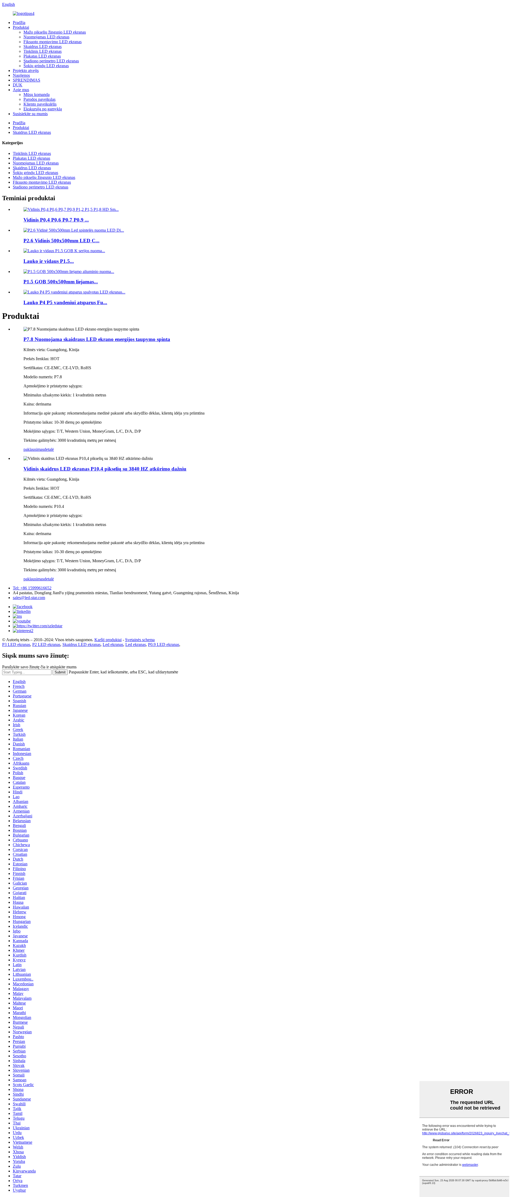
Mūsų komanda (36, 94)
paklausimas (33, 449)
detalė (49, 449)
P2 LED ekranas (46, 644)
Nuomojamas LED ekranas (46, 37)
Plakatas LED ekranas (42, 56)
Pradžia (19, 22)
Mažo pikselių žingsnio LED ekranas (54, 32)
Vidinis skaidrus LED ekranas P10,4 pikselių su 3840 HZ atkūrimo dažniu (104, 469)
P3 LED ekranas (16, 644)
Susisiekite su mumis (30, 113)
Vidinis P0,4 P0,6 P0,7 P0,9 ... (56, 220)
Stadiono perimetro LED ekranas (51, 61)
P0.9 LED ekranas (163, 644)
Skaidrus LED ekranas (42, 46)
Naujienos (21, 75)
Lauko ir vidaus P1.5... (48, 261)
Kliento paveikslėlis (40, 104)
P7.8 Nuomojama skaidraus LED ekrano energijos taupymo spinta (96, 339)
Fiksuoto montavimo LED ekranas (52, 41)
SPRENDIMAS (26, 80)
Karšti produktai (108, 639)
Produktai (21, 27)
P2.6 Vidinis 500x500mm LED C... (61, 240)
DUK (17, 85)
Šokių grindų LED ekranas (46, 65)
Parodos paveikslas (39, 99)
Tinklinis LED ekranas (42, 51)
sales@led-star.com (29, 597)
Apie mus (21, 89)
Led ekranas (113, 644)
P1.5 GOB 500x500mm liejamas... (60, 281)
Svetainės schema (140, 639)
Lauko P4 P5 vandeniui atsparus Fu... (65, 302)
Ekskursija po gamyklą (42, 109)
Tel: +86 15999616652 (32, 588)
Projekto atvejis (26, 70)
